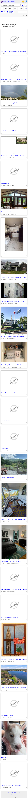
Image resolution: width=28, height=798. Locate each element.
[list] (2, 12)
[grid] (7, 12)
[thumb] (4, 12)
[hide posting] (26, 54)
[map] (12, 12)
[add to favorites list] (2, 54)
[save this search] (26, 5)
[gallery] (10, 12)
